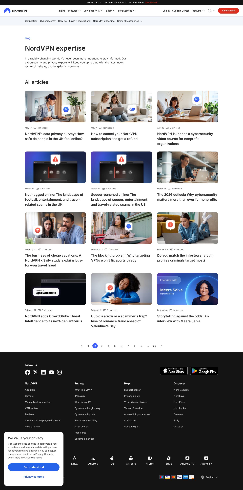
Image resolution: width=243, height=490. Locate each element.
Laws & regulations (79, 20)
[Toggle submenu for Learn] (114, 10)
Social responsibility (86, 420)
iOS (112, 463)
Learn (109, 10)
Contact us (130, 420)
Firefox (149, 463)
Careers (39, 395)
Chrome (131, 463)
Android (93, 463)
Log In (166, 10)
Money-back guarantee (37, 402)
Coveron (189, 414)
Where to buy (32, 426)
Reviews (29, 414)
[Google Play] (204, 371)
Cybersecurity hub (85, 414)
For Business (125, 10)
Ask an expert (132, 426)
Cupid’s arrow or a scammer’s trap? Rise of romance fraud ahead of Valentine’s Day (119, 321)
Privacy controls (33, 476)
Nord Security (192, 389)
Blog (28, 38)
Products (197, 10)
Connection (31, 20)
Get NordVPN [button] (228, 10)
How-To (62, 20)
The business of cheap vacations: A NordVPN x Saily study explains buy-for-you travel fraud (54, 260)
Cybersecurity (48, 20)
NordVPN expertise (104, 20)
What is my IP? (83, 402)
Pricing (61, 10)
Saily (187, 420)
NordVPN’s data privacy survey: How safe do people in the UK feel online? (54, 136)
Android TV (187, 463)
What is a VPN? (83, 389)
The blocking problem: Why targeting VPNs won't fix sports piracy (120, 257)
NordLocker (190, 408)
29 (155, 346)
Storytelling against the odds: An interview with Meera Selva (183, 318)
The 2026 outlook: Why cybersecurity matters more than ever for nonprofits (187, 197)
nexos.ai (189, 426)
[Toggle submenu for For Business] (134, 10)
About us (30, 389)
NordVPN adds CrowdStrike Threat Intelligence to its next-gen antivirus (53, 318)
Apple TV (206, 463)
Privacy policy (142, 395)
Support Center (180, 10)
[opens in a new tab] (27, 372)
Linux (74, 463)
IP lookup (80, 396)
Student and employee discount (42, 420)
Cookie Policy (34, 457)
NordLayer (190, 395)
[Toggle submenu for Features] (79, 10)
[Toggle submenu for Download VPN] (102, 10)
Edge (168, 463)
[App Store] (174, 371)
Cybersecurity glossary (87, 408)
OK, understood (34, 467)
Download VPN (91, 10)
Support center (132, 389)
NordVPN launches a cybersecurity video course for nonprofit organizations (185, 139)
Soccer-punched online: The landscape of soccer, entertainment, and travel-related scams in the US (119, 200)
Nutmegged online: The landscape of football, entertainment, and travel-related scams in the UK (54, 200)
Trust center (81, 426)
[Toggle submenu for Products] (203, 10)
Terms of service (143, 408)
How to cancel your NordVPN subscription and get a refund (114, 136)
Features (73, 10)
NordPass (189, 401)
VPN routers (31, 408)
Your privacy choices (135, 402)
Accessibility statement (137, 414)
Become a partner (84, 438)
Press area (80, 432)
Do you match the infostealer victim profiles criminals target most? (185, 257)
